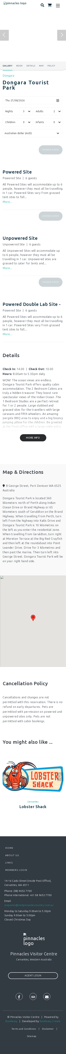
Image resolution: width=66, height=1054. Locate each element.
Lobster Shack (33, 806)
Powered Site (17, 172)
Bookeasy (11, 1021)
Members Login (16, 870)
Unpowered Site (20, 238)
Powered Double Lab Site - (32, 304)
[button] (50, 149)
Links (9, 862)
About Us (12, 855)
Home (9, 848)
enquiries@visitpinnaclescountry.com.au (29, 905)
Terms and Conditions (24, 1029)
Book (19, 66)
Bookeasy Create (50, 1021)
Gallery (7, 66)
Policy (51, 66)
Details (31, 66)
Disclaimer (48, 1029)
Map (41, 66)
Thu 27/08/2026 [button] (15, 100)
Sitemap (31, 1036)
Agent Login (33, 975)
